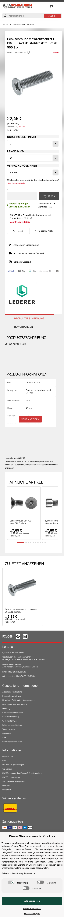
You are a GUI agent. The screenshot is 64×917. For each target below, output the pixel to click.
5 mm (28, 400)
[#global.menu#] (58, 6)
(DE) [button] (50, 206)
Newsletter (6, 789)
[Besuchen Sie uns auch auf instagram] (25, 636)
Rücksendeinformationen (12, 712)
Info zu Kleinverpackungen (13, 764)
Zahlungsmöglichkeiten (12, 725)
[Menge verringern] (11, 196)
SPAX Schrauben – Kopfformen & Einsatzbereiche (22, 773)
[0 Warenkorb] (51, 6)
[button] (24, 503)
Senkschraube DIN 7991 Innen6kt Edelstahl (21, 522)
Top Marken (7, 769)
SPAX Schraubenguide (11, 777)
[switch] (11, 882)
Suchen (52, 15)
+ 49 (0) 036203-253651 (14, 652)
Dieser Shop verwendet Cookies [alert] (32, 836)
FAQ (4, 760)
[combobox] (33, 143)
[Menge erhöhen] (33, 196)
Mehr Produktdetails (20, 222)
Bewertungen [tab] (23, 326)
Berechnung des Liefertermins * (15, 704)
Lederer (55, 52)
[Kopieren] (29, 52)
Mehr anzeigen (30, 419)
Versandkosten (8, 729)
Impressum (6, 733)
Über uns (6, 785)
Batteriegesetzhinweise (12, 741)
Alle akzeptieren (32, 901)
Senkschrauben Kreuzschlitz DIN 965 (24, 24)
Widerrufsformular (9, 721)
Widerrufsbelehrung (10, 716)
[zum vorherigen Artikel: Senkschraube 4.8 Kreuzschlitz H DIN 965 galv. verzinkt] (59, 24)
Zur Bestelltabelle (16, 183)
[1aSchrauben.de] (17, 6)
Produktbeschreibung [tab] (29, 318)
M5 (27, 415)
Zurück (5, 24)
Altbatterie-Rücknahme (12, 692)
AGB (4, 737)
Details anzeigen (32, 913)
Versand (22, 126)
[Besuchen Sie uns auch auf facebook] (18, 636)
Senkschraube (32, 423)
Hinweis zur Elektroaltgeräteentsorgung (18, 700)
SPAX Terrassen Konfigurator (13, 781)
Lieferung (6, 708)
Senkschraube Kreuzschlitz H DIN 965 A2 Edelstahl (21, 610)
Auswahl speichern (32, 908)
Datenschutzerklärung (11, 696)
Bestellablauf (7, 756)
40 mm (29, 408)
